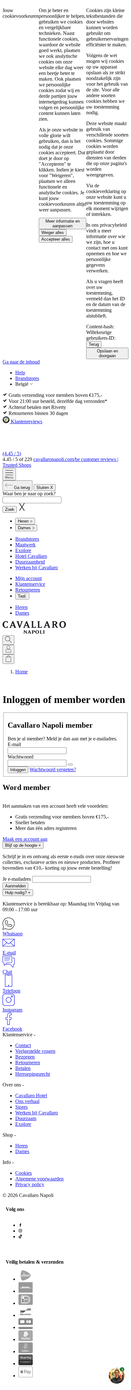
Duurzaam (25, 1118)
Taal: (22, 596)
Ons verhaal (27, 1101)
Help (20, 372)
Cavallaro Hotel (31, 1095)
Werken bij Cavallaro (36, 567)
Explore (23, 550)
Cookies (23, 1173)
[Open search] (8, 640)
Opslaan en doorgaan (107, 353)
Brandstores (27, 378)
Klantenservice (30, 584)
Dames (22, 613)
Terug (94, 344)
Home (21, 671)
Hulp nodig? (18, 892)
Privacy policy (29, 1184)
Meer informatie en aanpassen (62, 223)
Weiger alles (52, 232)
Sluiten (44, 487)
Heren (21, 607)
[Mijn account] (8, 649)
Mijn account (28, 578)
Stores (21, 1107)
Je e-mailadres (17, 879)
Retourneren (27, 589)
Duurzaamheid (30, 562)
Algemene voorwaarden (39, 1178)
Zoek (9, 509)
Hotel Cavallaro (31, 556)
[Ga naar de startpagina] (34, 632)
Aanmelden (15, 886)
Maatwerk (25, 544)
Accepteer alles (55, 239)
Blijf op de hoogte (23, 845)
